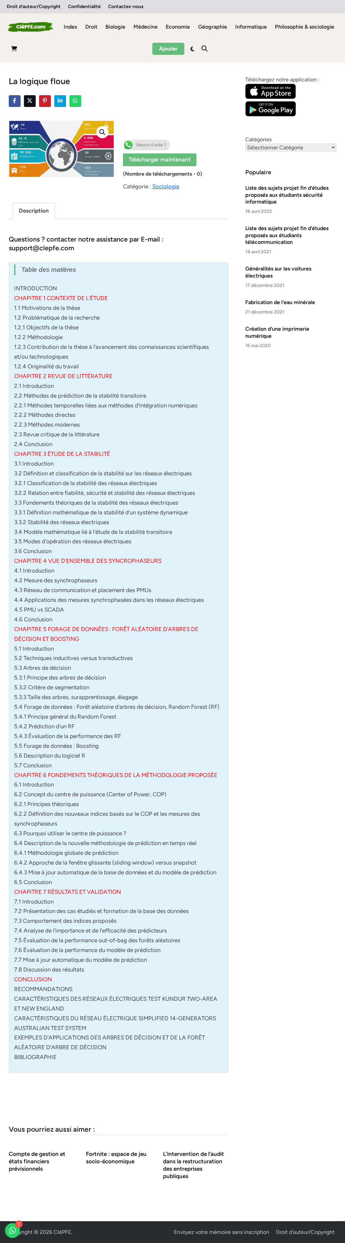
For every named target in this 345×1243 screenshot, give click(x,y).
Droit (91, 27)
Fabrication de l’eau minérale (280, 302)
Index (70, 27)
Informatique (251, 27)
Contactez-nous (126, 6)
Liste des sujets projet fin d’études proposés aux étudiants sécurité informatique (286, 195)
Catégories (258, 139)
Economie (178, 27)
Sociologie (165, 186)
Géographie (212, 27)
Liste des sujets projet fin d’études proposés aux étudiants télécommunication (286, 235)
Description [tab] (34, 210)
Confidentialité (84, 6)
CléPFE (62, 1232)
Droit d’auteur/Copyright (34, 6)
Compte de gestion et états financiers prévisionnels (37, 1161)
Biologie (115, 27)
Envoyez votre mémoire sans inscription (221, 1232)
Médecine (145, 27)
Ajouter (168, 48)
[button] (102, 132)
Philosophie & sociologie (304, 27)
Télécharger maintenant (160, 159)
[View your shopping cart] (14, 50)
